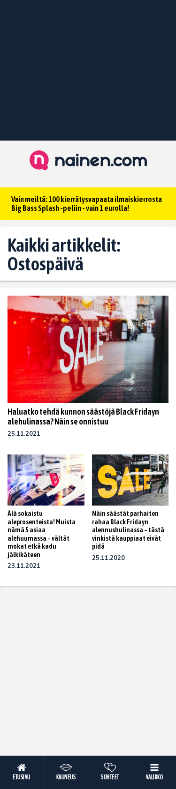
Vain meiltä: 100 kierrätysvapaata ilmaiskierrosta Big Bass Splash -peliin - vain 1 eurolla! (86, 203)
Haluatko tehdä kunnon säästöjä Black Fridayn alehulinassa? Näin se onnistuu (83, 416)
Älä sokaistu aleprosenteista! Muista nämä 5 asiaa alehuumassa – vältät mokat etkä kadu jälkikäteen (42, 533)
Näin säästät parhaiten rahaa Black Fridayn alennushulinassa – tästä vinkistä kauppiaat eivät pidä (128, 529)
